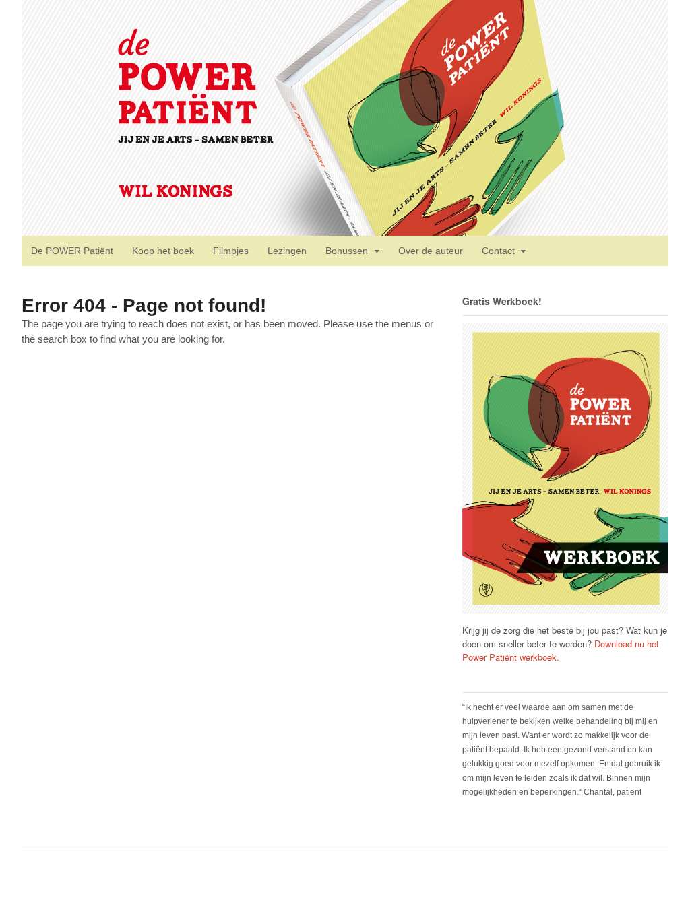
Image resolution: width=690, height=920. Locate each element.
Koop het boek (163, 250)
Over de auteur (430, 250)
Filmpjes (231, 250)
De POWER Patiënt (72, 250)
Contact (498, 250)
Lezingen (287, 250)
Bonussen (346, 250)
